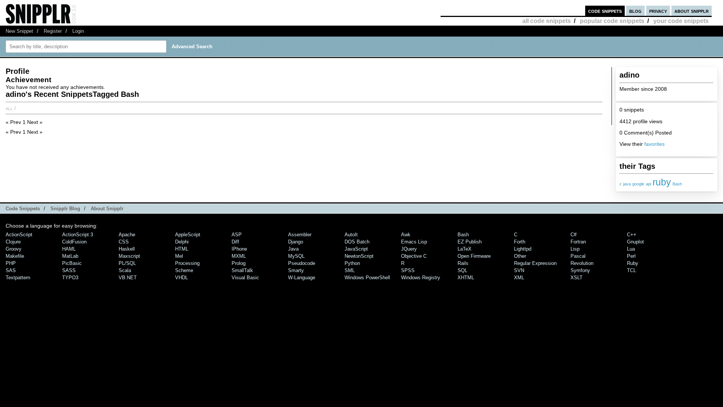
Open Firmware (474, 256)
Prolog (239, 263)
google (638, 184)
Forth (519, 242)
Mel (179, 256)
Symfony (580, 270)
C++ (631, 234)
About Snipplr (107, 208)
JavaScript (356, 249)
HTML (181, 249)
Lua (631, 249)
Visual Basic (245, 277)
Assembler (299, 234)
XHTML (466, 277)
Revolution (581, 263)
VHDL (181, 277)
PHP (11, 263)
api (648, 184)
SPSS (408, 270)
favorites (654, 144)
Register (53, 31)
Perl (631, 256)
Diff (235, 242)
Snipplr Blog (65, 208)
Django (295, 242)
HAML (69, 249)
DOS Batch (357, 242)
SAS (11, 270)
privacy (658, 11)
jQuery (409, 249)
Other (520, 256)
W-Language (301, 277)
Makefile (15, 256)
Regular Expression (535, 263)
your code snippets (681, 21)
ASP (237, 234)
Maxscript (129, 256)
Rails (463, 263)
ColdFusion (74, 242)
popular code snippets (612, 21)
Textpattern (18, 277)
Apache (127, 234)
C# (573, 234)
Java (293, 249)
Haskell (127, 249)
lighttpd (522, 249)
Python (352, 263)
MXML (239, 256)
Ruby (632, 263)
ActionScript (19, 234)
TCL (631, 270)
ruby (662, 182)
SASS (69, 270)
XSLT (576, 277)
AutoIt (351, 234)
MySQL (296, 256)
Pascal (578, 256)
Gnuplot (635, 242)
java (627, 184)
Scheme (184, 270)
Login (78, 31)
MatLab (70, 256)
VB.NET (128, 277)
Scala (125, 270)
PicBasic (72, 263)
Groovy (13, 249)
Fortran (578, 242)
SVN (519, 270)
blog (635, 11)
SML (350, 270)
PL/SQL (127, 263)
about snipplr (691, 11)
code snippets (605, 11)
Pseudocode (301, 263)
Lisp (575, 249)
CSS (124, 242)
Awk (405, 234)
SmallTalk (242, 270)
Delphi (182, 242)
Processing (187, 263)
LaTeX (464, 249)
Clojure (13, 242)
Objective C (414, 256)
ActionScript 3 (77, 234)
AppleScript (187, 234)
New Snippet (19, 31)
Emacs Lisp (414, 242)
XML (519, 277)
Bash (677, 184)
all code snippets (546, 21)
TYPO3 (70, 277)
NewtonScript (359, 256)
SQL (462, 270)
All (9, 108)
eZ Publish (470, 242)
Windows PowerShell (367, 277)
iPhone (239, 249)
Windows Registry (420, 277)
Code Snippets (23, 208)
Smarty (296, 270)
